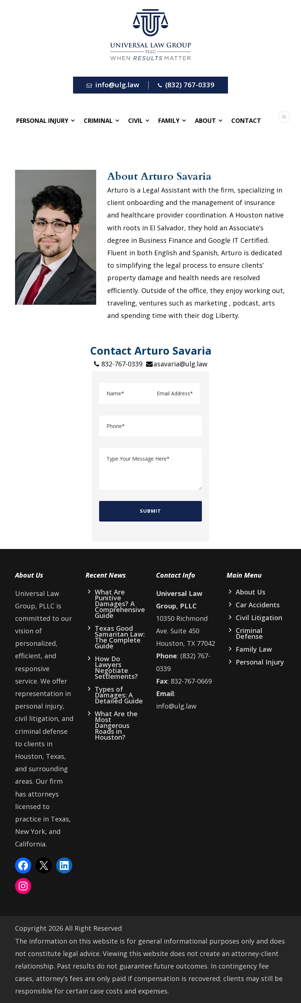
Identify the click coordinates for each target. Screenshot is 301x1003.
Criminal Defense (249, 633)
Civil (135, 121)
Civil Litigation (259, 617)
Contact (246, 121)
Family (168, 121)
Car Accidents (258, 604)
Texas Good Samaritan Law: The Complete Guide (120, 637)
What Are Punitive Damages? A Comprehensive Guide (120, 603)
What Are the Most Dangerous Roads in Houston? (116, 725)
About (205, 121)
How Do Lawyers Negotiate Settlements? (116, 667)
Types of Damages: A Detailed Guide (119, 695)
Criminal (98, 121)
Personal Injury (42, 121)
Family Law (254, 649)
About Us (250, 591)
